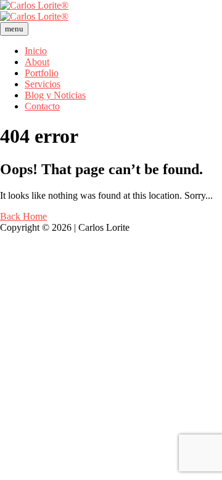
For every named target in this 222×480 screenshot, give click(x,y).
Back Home (23, 216)
